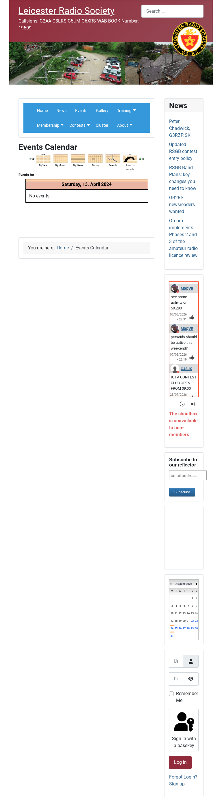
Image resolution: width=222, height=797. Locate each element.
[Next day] (140, 158)
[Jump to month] (130, 158)
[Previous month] (30, 158)
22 (192, 620)
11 (176, 613)
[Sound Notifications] (193, 403)
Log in (180, 762)
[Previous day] (33, 158)
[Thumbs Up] (192, 317)
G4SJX (186, 369)
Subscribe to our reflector (183, 462)
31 (172, 635)
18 (176, 620)
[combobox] (172, 11)
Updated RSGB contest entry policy (183, 151)
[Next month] (143, 158)
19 (180, 620)
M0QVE (187, 288)
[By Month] (60, 158)
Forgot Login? (183, 777)
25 (176, 628)
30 (196, 628)
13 (184, 613)
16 (196, 613)
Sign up (177, 784)
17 (172, 620)
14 (188, 613)
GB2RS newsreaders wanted (182, 204)
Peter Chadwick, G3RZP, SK (179, 128)
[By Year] (43, 158)
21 (188, 620)
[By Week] (78, 158)
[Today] (95, 158)
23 (196, 620)
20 (184, 620)
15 (192, 613)
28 (188, 628)
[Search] (113, 158)
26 (180, 628)
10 (172, 613)
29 (192, 628)
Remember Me (187, 697)
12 (180, 613)
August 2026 (184, 583)
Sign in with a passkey (184, 742)
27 (184, 628)
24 (172, 628)
